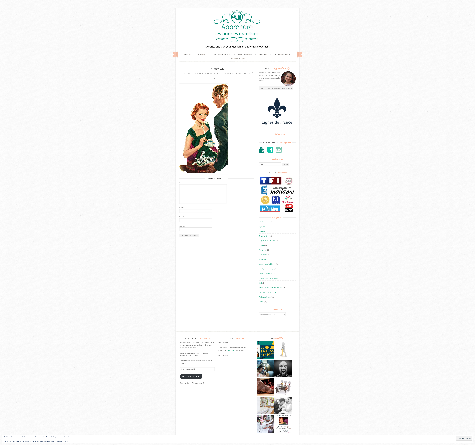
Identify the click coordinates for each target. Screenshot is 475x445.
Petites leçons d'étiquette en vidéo (270, 287)
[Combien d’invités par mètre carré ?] (265, 369)
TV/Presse (263, 55)
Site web (182, 226)
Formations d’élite (282, 55)
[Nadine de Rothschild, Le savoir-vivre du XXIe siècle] (283, 424)
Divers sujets (263, 236)
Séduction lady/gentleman (268, 292)
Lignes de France (237, 59)
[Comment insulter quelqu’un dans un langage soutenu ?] (283, 369)
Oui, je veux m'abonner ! (191, 376)
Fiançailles (262, 250)
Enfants (261, 245)
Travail (261, 301)
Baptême (262, 226)
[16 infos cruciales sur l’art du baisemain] (283, 406)
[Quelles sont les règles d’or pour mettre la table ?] (265, 424)
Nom (181, 207)
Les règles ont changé (266, 269)
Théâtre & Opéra (264, 297)
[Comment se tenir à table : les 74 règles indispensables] (283, 387)
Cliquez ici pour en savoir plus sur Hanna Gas (276, 88)
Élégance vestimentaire (267, 240)
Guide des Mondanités (222, 55)
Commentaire (184, 183)
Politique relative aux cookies (59, 441)
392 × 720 (204, 73)
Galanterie (262, 254)
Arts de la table (264, 222)
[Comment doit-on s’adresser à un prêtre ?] (265, 350)
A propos (201, 55)
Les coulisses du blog (266, 264)
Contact (187, 55)
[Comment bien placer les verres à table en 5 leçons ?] (265, 406)
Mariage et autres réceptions (268, 278)
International (263, 259)
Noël (260, 283)
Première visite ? (245, 55)
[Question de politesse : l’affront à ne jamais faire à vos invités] (265, 387)
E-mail (182, 217)
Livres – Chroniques (266, 273)
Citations (262, 231)
